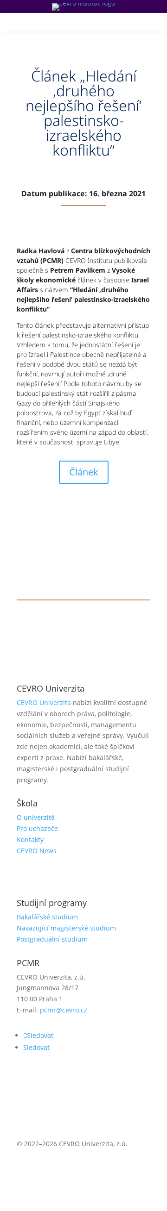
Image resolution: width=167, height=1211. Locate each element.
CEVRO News (37, 850)
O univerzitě (36, 817)
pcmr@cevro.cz (63, 1009)
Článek (83, 472)
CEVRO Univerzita (44, 702)
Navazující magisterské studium (66, 928)
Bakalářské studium (47, 916)
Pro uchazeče (37, 828)
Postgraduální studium (52, 939)
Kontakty (30, 839)
